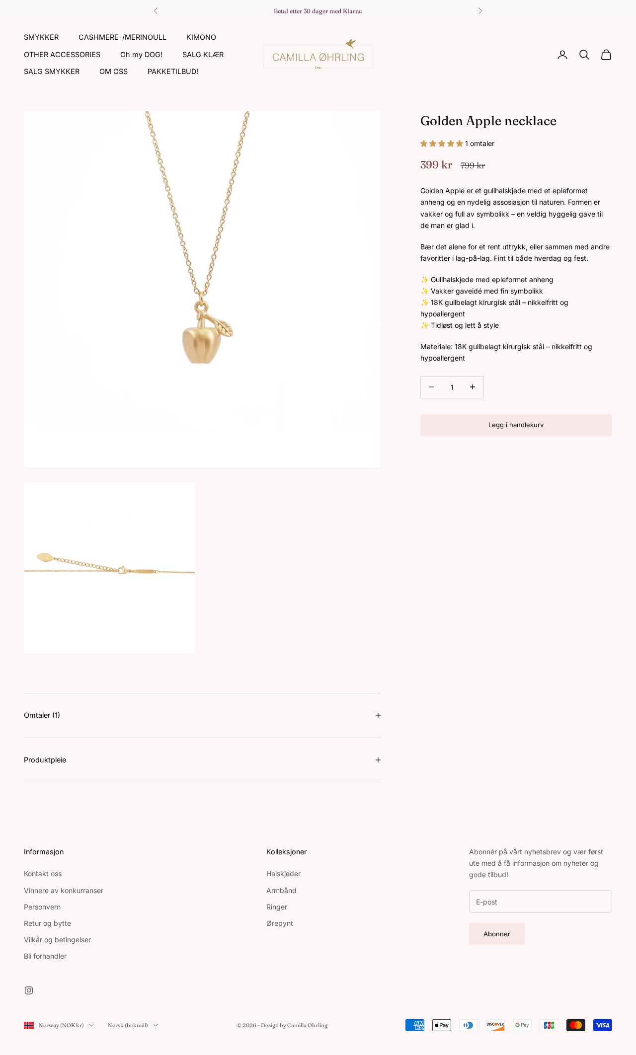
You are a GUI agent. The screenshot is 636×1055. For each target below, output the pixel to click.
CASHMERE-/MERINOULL (122, 37)
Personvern (42, 907)
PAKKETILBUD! (173, 71)
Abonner (496, 934)
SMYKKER (41, 37)
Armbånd (281, 890)
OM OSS (113, 71)
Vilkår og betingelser (57, 939)
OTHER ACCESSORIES (62, 54)
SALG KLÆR (203, 54)
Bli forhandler (45, 956)
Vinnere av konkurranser (63, 890)
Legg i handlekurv (516, 425)
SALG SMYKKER (52, 71)
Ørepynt (279, 923)
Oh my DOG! (141, 54)
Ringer (276, 907)
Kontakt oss (43, 873)
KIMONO (201, 37)
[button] (442, 143)
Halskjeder (283, 873)
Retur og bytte (47, 923)
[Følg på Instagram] (29, 990)
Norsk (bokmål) (128, 1025)
